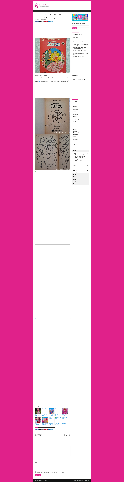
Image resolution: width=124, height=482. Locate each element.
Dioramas (66, 11)
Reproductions (75, 139)
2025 (74, 174)
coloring (39, 81)
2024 (74, 177)
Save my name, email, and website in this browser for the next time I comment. (50, 472)
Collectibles (82, 11)
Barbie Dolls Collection (43, 480)
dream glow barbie (49, 427)
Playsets (76, 11)
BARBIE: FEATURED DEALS (77, 77)
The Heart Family (60, 11)
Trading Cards (75, 144)
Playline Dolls (75, 131)
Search (74, 28)
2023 (74, 179)
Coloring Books (39, 16)
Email (36, 462)
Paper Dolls (75, 112)
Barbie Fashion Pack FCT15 (77, 34)
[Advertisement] (71, 4)
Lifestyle (74, 127)
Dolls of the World (76, 119)
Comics (74, 111)
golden (54, 427)
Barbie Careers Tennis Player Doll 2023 (79, 50)
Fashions (71, 11)
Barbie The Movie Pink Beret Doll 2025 (79, 51)
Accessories (75, 106)
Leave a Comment (43, 19)
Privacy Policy (86, 480)
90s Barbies (53, 11)
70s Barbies (41, 11)
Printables (74, 137)
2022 (74, 181)
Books (36, 16)
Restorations (75, 141)
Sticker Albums (75, 114)
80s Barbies (47, 11)
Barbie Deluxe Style (76, 132)
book (39, 427)
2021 (74, 183)
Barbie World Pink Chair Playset (78, 56)
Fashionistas (75, 134)
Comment (37, 445)
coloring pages (42, 427)
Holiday (74, 124)
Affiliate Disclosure (80, 480)
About (75, 480)
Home (37, 11)
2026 (74, 151)
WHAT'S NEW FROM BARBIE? (78, 81)
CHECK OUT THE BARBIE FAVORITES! (79, 79)
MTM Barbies (75, 129)
